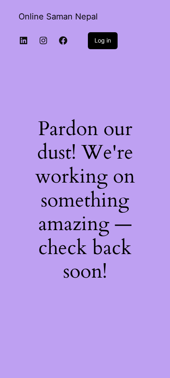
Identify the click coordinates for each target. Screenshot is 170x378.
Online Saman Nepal (58, 16)
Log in (102, 40)
